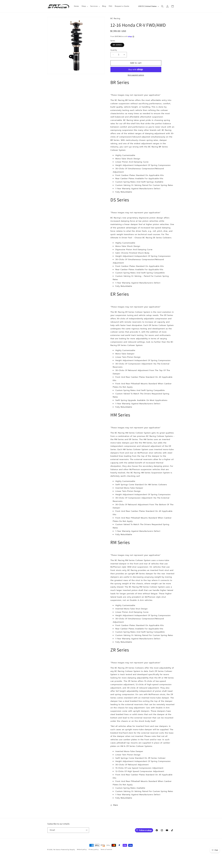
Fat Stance (57, 850)
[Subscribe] (86, 830)
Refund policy (82, 849)
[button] (84, 6)
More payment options (136, 75)
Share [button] (115, 805)
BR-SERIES (117, 45)
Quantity (113, 50)
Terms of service (106, 849)
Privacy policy (93, 849)
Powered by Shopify (68, 850)
